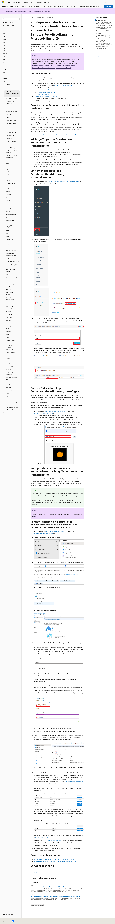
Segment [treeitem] (8, 334)
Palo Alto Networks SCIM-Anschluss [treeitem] (12, 151)
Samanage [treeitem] (8, 247)
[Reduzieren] (19, 16)
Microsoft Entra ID (50, 17)
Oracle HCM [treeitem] (9, 138)
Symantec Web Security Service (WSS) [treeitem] (12, 408)
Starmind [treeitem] (8, 396)
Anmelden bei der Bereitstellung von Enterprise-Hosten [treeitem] (10, 347)
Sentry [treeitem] (7, 328)
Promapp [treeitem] (8, 191)
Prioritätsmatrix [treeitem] (10, 186)
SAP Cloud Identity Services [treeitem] (10, 270)
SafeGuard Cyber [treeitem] (10, 239)
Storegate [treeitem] (8, 399)
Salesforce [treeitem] (8, 242)
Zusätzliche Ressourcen (102, 46)
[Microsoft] (3, 2)
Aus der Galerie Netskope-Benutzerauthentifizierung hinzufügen (103, 37)
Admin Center (108, 6)
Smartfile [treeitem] (8, 361)
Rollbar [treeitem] (7, 233)
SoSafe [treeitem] (7, 382)
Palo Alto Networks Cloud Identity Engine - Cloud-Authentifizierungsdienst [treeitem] (12, 146)
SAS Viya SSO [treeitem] (9, 311)
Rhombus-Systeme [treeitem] (10, 220)
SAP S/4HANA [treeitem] (9, 289)
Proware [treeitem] (8, 200)
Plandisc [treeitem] (8, 171)
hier (35, 516)
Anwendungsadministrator (45, 90)
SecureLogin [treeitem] (9, 326)
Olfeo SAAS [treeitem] (8, 114)
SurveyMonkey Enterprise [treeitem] (12, 402)
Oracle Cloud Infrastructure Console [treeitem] (12, 129)
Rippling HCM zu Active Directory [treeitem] (12, 227)
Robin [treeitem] (7, 230)
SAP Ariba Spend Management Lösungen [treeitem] (12, 254)
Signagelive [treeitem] (9, 343)
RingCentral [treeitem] (9, 223)
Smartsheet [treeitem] (9, 364)
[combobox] (11, 19)
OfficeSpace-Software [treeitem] (11, 111)
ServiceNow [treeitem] (9, 331)
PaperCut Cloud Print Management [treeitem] (11, 156)
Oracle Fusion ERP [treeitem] (10, 135)
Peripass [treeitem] (8, 163)
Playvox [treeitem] (7, 174)
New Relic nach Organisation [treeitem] (10, 102)
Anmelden (110, 2)
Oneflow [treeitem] (8, 117)
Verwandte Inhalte (101, 48)
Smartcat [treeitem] (8, 358)
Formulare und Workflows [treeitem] (12, 120)
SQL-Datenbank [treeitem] (10, 390)
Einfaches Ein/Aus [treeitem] (10, 352)
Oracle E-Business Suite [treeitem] (12, 132)
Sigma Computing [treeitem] (10, 340)
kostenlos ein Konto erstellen (63, 85)
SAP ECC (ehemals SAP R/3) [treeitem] (11, 278)
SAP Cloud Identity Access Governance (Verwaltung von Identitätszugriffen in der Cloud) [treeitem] (12, 264)
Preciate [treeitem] (8, 180)
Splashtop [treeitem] (8, 387)
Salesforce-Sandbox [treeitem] (11, 245)
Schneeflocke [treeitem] (9, 369)
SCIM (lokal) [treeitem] (9, 320)
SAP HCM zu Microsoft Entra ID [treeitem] (11, 286)
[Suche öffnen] (105, 2)
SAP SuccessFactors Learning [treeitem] (11, 293)
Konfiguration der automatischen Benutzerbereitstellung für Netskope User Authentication (104, 42)
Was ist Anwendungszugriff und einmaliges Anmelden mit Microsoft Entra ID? (57, 861)
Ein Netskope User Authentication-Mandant (46, 96)
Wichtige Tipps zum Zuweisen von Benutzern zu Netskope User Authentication (104, 27)
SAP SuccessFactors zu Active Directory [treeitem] (11, 298)
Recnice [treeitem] (8, 211)
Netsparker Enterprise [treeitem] (11, 98)
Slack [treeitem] (7, 355)
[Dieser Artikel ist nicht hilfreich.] (98, 57)
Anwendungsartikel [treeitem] (8, 22)
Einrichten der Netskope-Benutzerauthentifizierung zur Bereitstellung (104, 32)
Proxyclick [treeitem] (8, 194)
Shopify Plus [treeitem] (9, 337)
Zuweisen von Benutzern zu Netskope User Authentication (104, 22)
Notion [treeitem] (7, 109)
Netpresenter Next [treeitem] (10, 89)
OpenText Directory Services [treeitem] (11, 124)
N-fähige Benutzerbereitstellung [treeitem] (12, 85)
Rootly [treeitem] (7, 236)
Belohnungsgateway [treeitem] (11, 214)
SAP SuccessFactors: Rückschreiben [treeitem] (11, 307)
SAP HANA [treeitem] (8, 282)
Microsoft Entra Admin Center (55, 411)
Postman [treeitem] (8, 177)
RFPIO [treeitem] (7, 217)
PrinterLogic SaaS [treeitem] (10, 183)
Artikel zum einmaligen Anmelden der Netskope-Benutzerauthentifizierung (55, 498)
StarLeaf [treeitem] (8, 393)
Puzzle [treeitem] (7, 203)
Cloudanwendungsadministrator (46, 92)
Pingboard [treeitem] (8, 169)
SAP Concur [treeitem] (9, 274)
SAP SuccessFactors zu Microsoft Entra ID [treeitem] (11, 303)
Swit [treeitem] (7, 405)
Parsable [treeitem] (8, 160)
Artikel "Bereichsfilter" (42, 837)
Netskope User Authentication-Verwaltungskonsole (62, 181)
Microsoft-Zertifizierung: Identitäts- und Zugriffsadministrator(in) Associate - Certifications (55, 896)
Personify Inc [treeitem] (9, 166)
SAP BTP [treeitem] (8, 258)
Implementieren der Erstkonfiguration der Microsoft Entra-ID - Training (50, 887)
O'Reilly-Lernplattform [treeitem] (11, 141)
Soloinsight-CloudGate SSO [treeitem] (11, 378)
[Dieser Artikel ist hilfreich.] (96, 57)
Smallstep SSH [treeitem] (9, 366)
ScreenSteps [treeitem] (9, 323)
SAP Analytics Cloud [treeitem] (11, 250)
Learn (32, 17)
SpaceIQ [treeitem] (8, 385)
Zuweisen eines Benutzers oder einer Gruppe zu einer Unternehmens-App (55, 135)
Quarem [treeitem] (8, 206)
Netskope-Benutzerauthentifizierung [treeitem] (12, 93)
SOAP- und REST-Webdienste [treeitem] (10, 373)
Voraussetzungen (101, 20)
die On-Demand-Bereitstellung (52, 841)
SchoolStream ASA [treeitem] (10, 314)
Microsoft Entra (40, 17)
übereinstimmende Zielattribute (73, 782)
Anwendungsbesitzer (43, 94)
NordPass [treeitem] (8, 106)
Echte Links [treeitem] (9, 208)
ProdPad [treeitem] (8, 189)
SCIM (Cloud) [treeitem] (9, 317)
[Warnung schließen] (113, 10)
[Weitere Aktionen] (83, 17)
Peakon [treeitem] (7, 197)
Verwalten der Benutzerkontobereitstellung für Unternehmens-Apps (54, 859)
